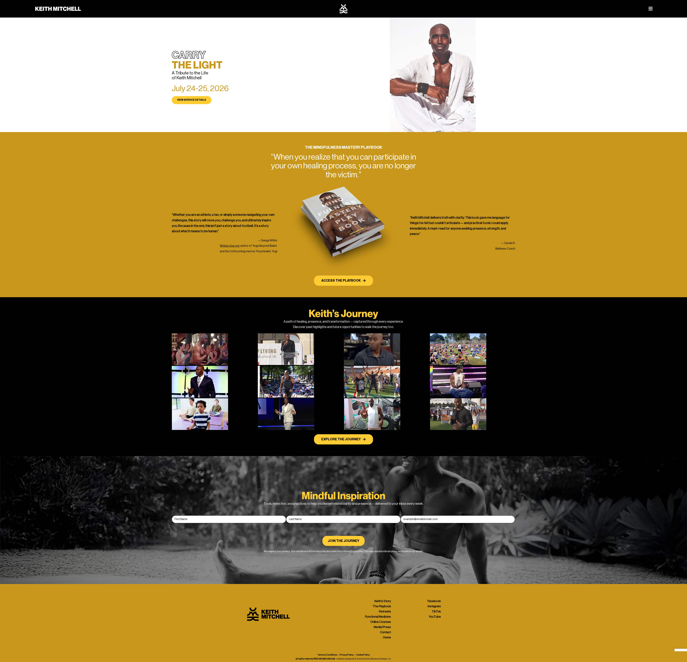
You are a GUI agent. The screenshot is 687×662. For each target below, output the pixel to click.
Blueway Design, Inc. (381, 659)
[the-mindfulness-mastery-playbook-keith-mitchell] (343, 184)
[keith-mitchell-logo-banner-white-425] (58, 7)
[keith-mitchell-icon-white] (343, 5)
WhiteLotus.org (229, 245)
